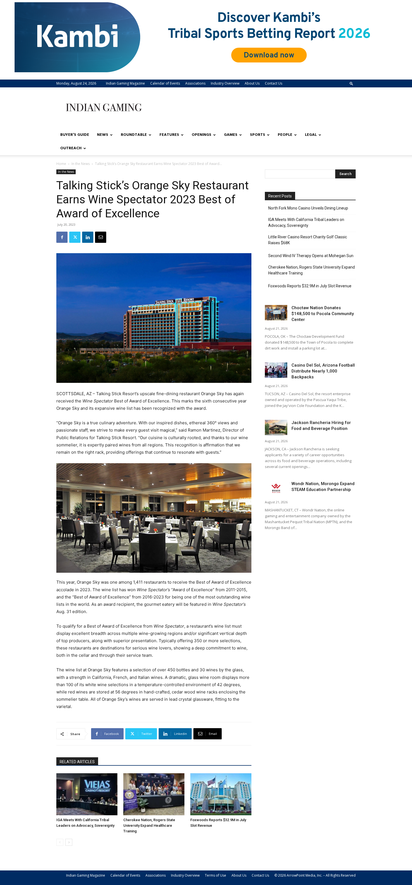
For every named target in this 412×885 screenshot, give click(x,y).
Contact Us (273, 83)
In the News (80, 163)
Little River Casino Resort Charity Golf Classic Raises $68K (307, 240)
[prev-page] (59, 842)
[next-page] (68, 842)
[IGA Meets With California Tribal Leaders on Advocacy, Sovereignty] (86, 794)
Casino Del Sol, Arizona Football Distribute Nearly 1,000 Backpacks (323, 371)
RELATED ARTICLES (77, 762)
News (102, 135)
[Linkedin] (87, 237)
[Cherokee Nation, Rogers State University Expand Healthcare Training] (153, 794)
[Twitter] (74, 237)
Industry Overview (225, 83)
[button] (351, 83)
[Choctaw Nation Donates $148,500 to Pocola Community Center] (276, 312)
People (285, 135)
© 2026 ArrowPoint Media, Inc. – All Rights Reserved (315, 875)
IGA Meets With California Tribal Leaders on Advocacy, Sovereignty (306, 222)
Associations (195, 83)
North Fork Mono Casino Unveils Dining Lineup (308, 208)
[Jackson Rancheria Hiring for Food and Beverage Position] (276, 427)
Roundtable (134, 135)
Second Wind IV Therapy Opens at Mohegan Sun (310, 255)
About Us (252, 83)
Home (61, 163)
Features (169, 135)
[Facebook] (62, 237)
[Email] (100, 237)
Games (230, 135)
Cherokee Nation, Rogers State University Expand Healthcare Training (149, 825)
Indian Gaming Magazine (125, 83)
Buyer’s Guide (74, 135)
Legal (311, 135)
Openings (201, 135)
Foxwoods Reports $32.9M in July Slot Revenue (309, 286)
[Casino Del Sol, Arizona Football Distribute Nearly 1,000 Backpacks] (276, 370)
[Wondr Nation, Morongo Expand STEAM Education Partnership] (276, 488)
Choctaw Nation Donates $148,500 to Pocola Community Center (322, 313)
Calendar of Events (165, 83)
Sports (257, 135)
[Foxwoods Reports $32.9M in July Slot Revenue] (220, 794)
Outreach (71, 148)
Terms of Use (215, 875)
